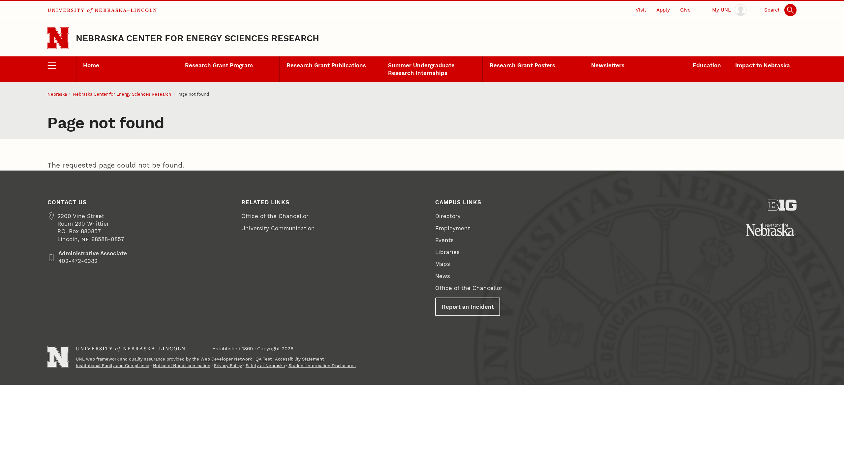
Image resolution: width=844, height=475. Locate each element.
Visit (641, 10)
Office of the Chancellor (275, 216)
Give (685, 10)
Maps (442, 264)
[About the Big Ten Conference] (782, 205)
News (442, 276)
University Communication (278, 228)
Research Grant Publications (326, 65)
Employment (452, 228)
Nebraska (57, 94)
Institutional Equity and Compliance (112, 365)
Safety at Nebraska (265, 365)
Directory (448, 216)
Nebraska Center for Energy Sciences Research (197, 38)
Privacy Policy (228, 365)
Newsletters (607, 65)
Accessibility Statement (299, 359)
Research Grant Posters (522, 65)
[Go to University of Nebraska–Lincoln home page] (58, 38)
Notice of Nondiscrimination (181, 365)
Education (707, 65)
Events (444, 240)
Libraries (447, 252)
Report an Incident (468, 306)
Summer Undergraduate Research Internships (421, 69)
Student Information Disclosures (322, 365)
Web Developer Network (226, 359)
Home (91, 65)
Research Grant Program (219, 65)
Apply (663, 10)
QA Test (264, 359)
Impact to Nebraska (762, 65)
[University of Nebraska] (771, 229)
